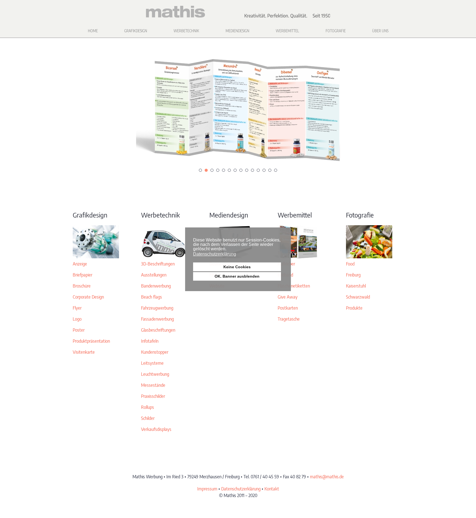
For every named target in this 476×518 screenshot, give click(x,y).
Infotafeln (149, 341)
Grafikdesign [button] (135, 30)
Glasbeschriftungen (158, 330)
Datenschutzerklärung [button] (214, 254)
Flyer (77, 308)
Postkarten (288, 308)
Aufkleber (286, 264)
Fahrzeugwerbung (157, 308)
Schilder (148, 418)
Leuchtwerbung (155, 374)
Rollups (147, 407)
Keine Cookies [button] (237, 267)
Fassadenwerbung (157, 319)
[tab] (200, 170)
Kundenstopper (154, 352)
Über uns (380, 30)
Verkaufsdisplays (156, 429)
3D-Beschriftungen (158, 264)
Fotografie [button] (336, 30)
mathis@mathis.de (327, 476)
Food (350, 264)
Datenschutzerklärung (241, 489)
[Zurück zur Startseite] (238, 12)
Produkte (354, 308)
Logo (77, 319)
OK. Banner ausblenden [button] (237, 276)
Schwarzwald (358, 297)
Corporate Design (88, 297)
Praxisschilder (153, 396)
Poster (79, 330)
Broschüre (82, 286)
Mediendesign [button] (237, 30)
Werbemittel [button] (287, 30)
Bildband (285, 275)
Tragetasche (289, 319)
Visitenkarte (84, 352)
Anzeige (80, 264)
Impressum (207, 489)
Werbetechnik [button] (186, 30)
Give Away (288, 297)
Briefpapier (82, 275)
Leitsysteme (152, 363)
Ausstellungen (153, 275)
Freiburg (353, 275)
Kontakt (271, 489)
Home (93, 30)
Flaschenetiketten (294, 286)
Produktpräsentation (91, 341)
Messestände (153, 385)
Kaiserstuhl (356, 286)
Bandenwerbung (156, 286)
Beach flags (151, 297)
